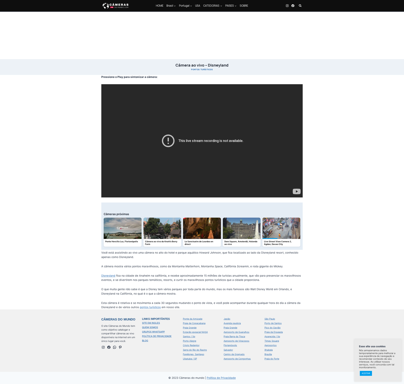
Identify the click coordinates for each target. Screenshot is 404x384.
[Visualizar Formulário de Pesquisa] (300, 6)
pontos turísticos (150, 307)
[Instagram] (287, 6)
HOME (159, 5)
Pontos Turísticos (202, 69)
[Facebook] (293, 6)
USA (197, 5)
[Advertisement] (202, 35)
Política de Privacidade (221, 377)
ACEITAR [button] (366, 373)
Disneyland (108, 275)
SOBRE (244, 5)
